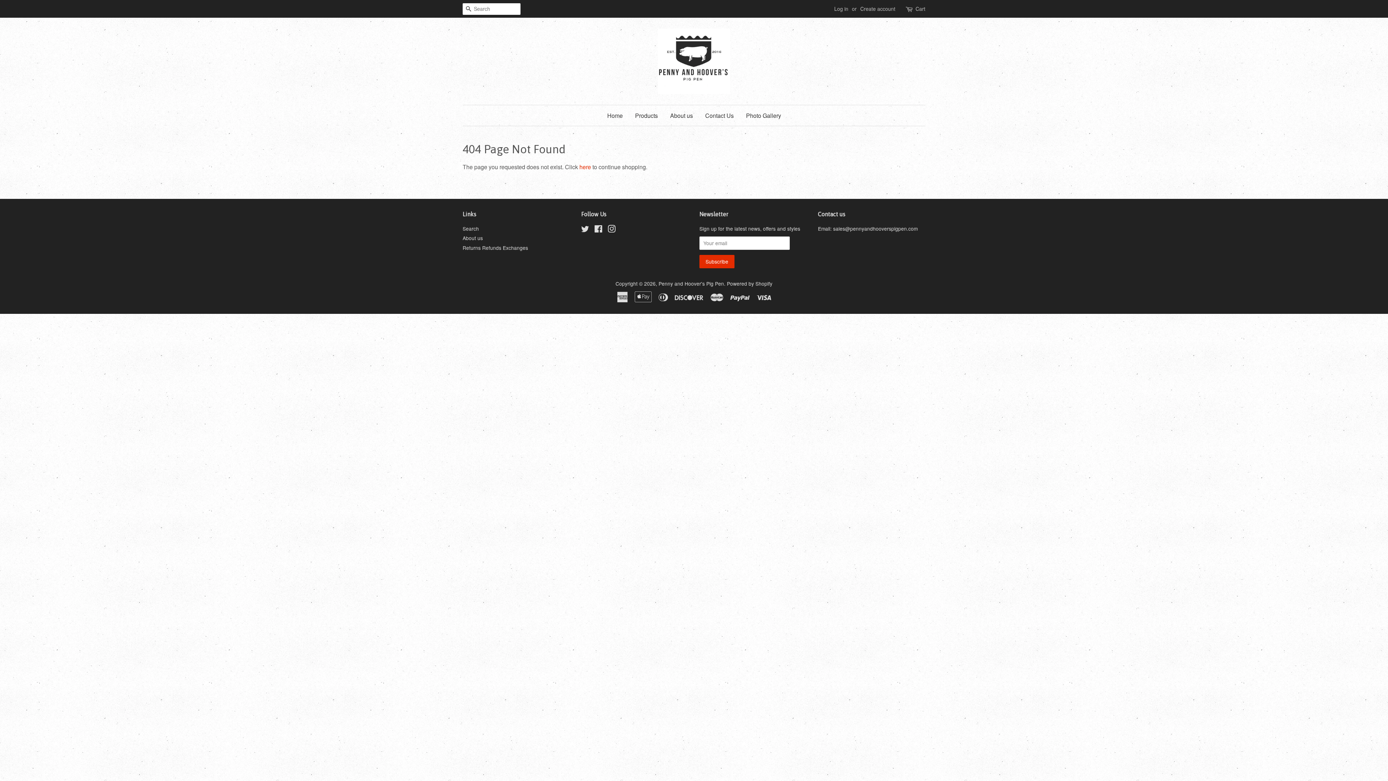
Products (646, 115)
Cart (920, 8)
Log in (841, 8)
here (585, 167)
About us (681, 115)
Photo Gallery (763, 115)
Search (471, 228)
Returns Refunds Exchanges (495, 247)
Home (615, 115)
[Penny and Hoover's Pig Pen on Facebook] (598, 230)
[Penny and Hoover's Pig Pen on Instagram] (612, 230)
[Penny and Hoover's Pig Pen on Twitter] (585, 230)
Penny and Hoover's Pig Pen (691, 283)
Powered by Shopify (749, 283)
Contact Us (719, 115)
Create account (877, 8)
